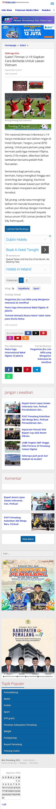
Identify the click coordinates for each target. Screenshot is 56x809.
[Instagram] (10, 338)
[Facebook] (28, 333)
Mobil (7, 698)
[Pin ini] (27, 369)
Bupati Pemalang (13, 744)
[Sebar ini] (9, 369)
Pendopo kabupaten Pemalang (20, 724)
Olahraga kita (12, 53)
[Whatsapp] (9, 376)
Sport (36, 288)
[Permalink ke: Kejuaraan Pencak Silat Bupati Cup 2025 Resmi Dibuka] (12, 433)
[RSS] (25, 338)
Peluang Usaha (12, 750)
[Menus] (52, 4)
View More (28, 539)
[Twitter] (35, 333)
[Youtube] (17, 338)
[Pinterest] (43, 333)
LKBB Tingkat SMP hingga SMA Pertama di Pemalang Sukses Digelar (36, 446)
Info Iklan (33, 763)
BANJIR (7, 731)
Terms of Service (9, 763)
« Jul (4, 804)
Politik (7, 705)
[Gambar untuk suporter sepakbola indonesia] (20, 86)
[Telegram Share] (37, 369)
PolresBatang (11, 692)
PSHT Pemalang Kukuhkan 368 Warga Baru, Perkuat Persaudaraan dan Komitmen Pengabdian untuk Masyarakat (36, 423)
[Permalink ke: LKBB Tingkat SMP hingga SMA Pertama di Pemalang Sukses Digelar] (12, 447)
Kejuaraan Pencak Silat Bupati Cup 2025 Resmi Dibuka (34, 432)
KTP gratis (9, 718)
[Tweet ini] (18, 369)
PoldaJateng (10, 737)
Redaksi (23, 763)
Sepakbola (23, 288)
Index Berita (28, 760)
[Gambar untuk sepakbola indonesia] (36, 85)
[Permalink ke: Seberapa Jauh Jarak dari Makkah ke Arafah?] (12, 460)
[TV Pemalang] (16, 2)
